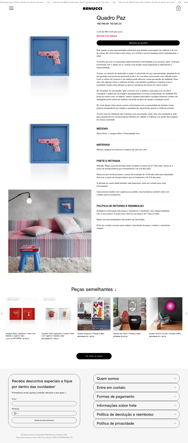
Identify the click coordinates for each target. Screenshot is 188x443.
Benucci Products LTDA (58, 435)
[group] (94, 318)
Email (14, 399)
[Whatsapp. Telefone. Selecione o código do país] (16, 413)
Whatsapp (15, 409)
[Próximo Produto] (186, 313)
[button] (178, 8)
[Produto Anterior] (1, 313)
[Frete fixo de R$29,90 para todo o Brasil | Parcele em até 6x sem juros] (94, 2)
